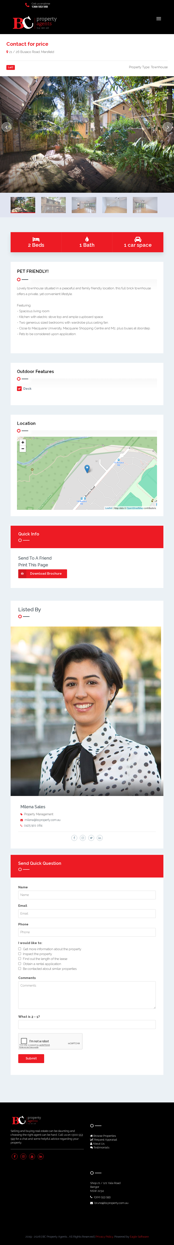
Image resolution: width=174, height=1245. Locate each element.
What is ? (29, 1017)
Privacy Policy (104, 1236)
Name (23, 887)
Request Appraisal (105, 1139)
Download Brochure (46, 573)
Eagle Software (139, 1236)
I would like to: (30, 943)
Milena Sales (32, 806)
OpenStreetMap (135, 508)
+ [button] (22, 442)
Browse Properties (104, 1135)
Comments (27, 978)
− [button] (22, 448)
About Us (98, 1143)
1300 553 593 (40, 6)
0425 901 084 (33, 825)
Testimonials (101, 1147)
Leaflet (108, 508)
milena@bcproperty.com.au (42, 820)
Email (22, 906)
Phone (23, 924)
